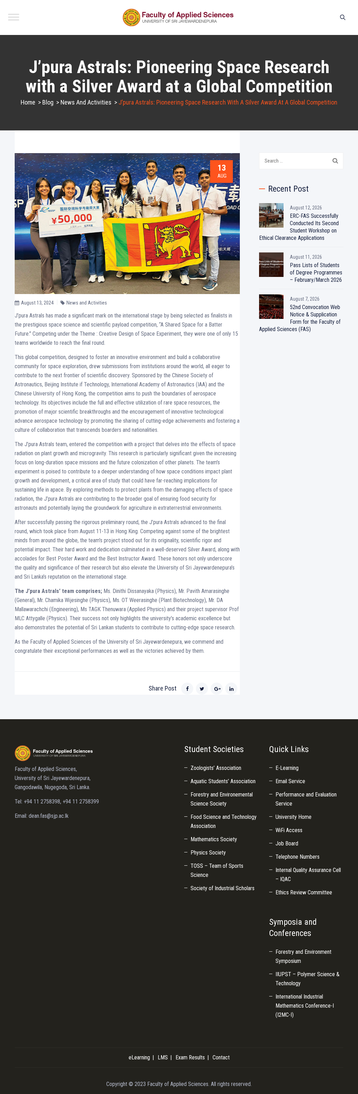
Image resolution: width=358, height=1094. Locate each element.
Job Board (286, 843)
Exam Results (190, 1057)
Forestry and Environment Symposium (303, 956)
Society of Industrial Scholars (223, 888)
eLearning (139, 1057)
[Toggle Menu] (13, 17)
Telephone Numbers (297, 856)
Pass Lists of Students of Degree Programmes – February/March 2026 (316, 272)
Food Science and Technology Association (224, 821)
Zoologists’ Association (216, 768)
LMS (163, 1057)
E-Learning (287, 768)
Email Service (290, 781)
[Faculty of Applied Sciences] (178, 17)
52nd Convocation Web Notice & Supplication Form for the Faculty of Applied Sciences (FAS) (300, 318)
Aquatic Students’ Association (223, 781)
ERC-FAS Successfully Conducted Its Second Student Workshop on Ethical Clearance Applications (299, 227)
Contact (221, 1057)
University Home (293, 817)
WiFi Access (288, 830)
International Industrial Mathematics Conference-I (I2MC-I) (304, 1005)
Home (28, 102)
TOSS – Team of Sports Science (217, 870)
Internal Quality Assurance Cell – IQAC (308, 874)
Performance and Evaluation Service (306, 799)
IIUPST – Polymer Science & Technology (307, 979)
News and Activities (86, 303)
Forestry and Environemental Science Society (222, 799)
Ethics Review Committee (303, 892)
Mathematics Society (214, 839)
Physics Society (208, 852)
